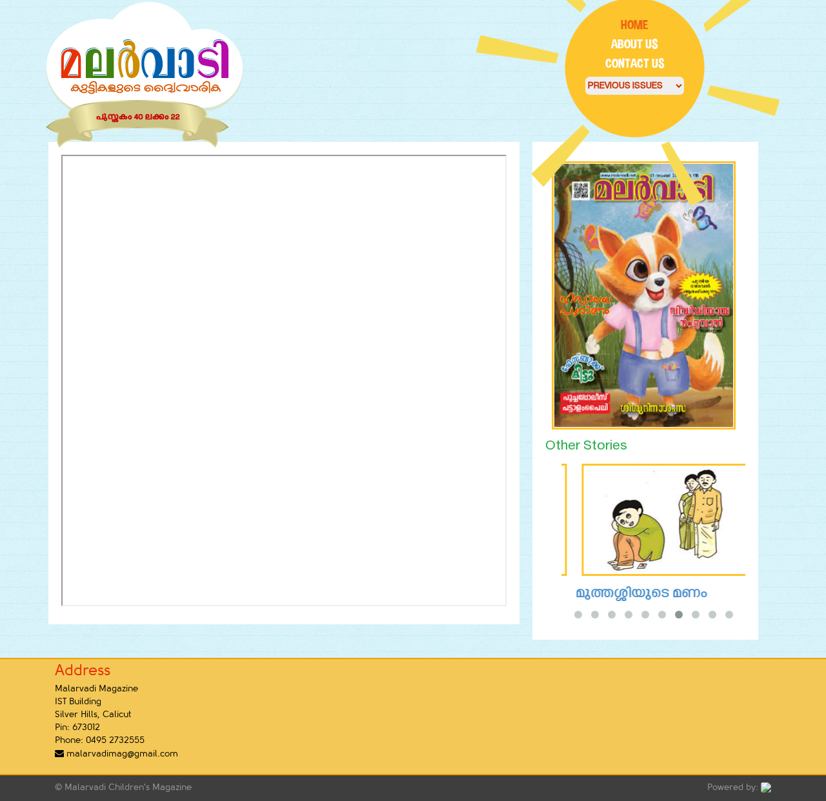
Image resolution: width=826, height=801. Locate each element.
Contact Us (635, 63)
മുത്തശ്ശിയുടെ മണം (627, 594)
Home (635, 25)
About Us (634, 44)
